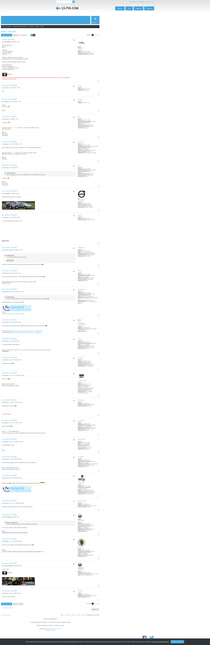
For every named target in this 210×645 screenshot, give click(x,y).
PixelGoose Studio (56, 628)
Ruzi (79, 198)
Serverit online (133, 2)
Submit (73, 1)
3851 (82, 291)
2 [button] (94, 35)
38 (82, 503)
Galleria (138, 8)
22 (82, 593)
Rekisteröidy (141, 2)
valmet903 (80, 456)
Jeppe (13, 281)
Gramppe (80, 357)
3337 (82, 217)
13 (82, 402)
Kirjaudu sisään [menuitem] (150, 2)
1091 (82, 571)
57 (82, 87)
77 (82, 458)
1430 (82, 326)
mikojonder (81, 400)
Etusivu (120, 8)
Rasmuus (80, 99)
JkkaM (79, 47)
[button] (98, 35)
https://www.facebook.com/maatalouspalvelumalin (13, 313)
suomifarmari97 (82, 380)
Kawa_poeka (81, 439)
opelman (80, 323)
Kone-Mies (80, 546)
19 (82, 359)
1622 (82, 50)
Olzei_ (13, 152)
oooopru (80, 591)
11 (82, 273)
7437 (82, 522)
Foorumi (149, 8)
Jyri (79, 116)
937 (82, 119)
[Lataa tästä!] (4, 74)
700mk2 (80, 270)
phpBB (49, 622)
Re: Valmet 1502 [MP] (9, 85)
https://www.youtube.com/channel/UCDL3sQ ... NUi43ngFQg (26, 332)
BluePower (81, 482)
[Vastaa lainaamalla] (74, 40)
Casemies (80, 567)
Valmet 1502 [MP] (8, 31)
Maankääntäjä (81, 289)
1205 (82, 249)
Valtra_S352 (14, 127)
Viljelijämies (81, 247)
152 (82, 101)
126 (82, 441)
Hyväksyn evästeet (177, 642)
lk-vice (79, 85)
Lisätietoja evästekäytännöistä (160, 642)
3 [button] (96, 35)
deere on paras (82, 501)
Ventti (79, 338)
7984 (82, 202)
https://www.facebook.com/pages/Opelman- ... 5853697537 (26, 331)
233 (82, 382)
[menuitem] (81, 615)
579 (82, 548)
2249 (82, 485)
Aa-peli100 (80, 420)
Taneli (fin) (81, 141)
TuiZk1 (79, 215)
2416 (82, 341)
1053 (82, 144)
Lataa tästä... (10, 74)
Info (129, 8)
